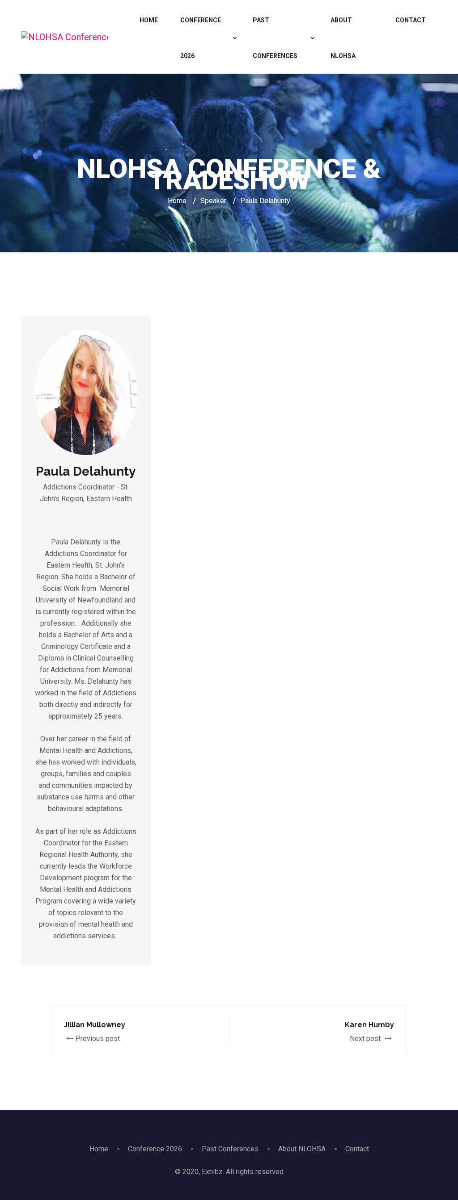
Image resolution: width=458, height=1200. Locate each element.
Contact (410, 20)
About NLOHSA (343, 38)
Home (149, 20)
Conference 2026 (200, 38)
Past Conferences (275, 38)
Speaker (213, 201)
